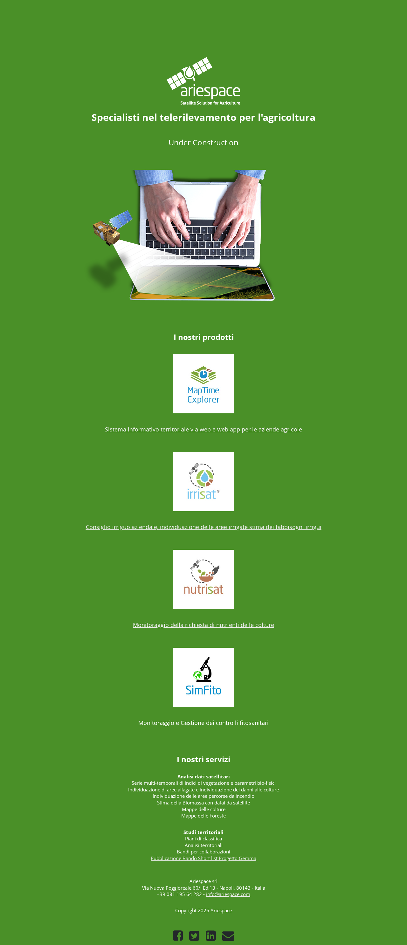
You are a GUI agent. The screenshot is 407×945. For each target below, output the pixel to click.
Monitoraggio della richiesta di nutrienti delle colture (203, 625)
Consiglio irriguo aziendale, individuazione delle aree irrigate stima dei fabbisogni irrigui (203, 527)
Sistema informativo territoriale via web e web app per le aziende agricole (203, 429)
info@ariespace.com (228, 894)
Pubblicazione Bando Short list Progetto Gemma (203, 858)
